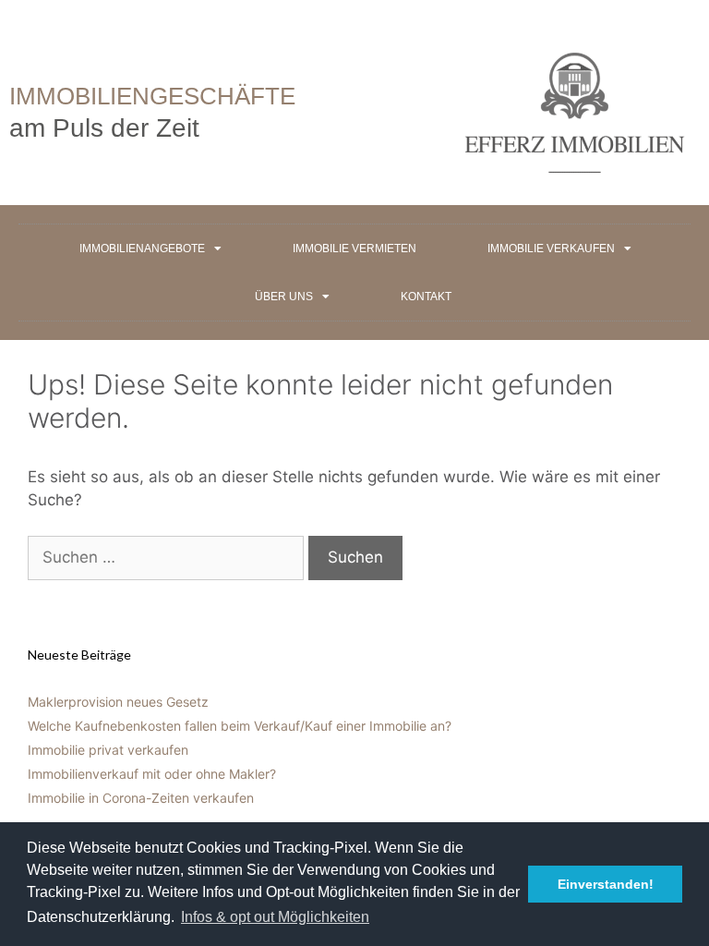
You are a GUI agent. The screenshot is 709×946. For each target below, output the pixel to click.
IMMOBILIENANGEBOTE (142, 248)
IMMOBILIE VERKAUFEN (551, 248)
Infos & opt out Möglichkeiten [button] (275, 917)
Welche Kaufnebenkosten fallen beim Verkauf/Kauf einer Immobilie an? (239, 726)
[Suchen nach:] (168, 557)
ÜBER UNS (284, 296)
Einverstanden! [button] (606, 884)
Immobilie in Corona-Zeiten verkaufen (141, 798)
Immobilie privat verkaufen (108, 750)
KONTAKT (426, 296)
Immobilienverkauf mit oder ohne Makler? (152, 774)
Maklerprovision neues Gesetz (118, 702)
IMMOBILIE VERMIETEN (354, 248)
